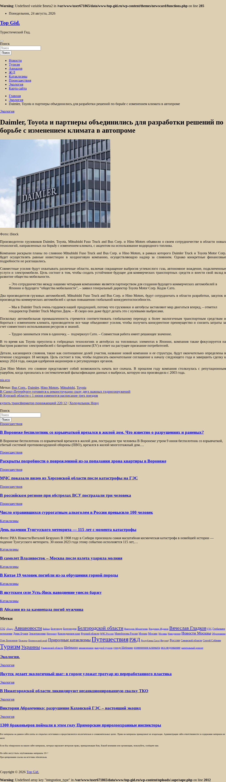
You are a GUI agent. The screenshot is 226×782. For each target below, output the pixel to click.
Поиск (5, 44)
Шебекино (71, 647)
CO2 (2, 628)
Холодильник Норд (84, 403)
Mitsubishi (67, 387)
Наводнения (174, 633)
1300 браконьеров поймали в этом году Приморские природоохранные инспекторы (80, 725)
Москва (143, 633)
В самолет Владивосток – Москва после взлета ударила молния (61, 558)
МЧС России (107, 633)
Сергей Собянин (212, 640)
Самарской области (191, 640)
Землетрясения (37, 633)
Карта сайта (18, 88)
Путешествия (110, 639)
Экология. (10, 656)
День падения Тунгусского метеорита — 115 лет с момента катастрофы (68, 529)
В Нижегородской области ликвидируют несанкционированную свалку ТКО (74, 690)
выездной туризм (103, 648)
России (175, 640)
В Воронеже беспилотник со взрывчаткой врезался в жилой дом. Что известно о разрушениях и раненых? (102, 432)
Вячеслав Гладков (187, 628)
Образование (219, 633)
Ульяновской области (52, 648)
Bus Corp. (19, 387)
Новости (15, 60)
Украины (30, 647)
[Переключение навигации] (2, 41)
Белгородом (70, 628)
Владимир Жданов (158, 629)
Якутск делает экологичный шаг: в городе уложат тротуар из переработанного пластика (86, 673)
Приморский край (37, 640)
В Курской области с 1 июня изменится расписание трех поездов (49, 395)
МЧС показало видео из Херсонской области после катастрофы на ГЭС (69, 478)
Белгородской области (100, 628)
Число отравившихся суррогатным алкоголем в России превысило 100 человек (76, 512)
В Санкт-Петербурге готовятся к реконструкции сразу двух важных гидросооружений (65, 391)
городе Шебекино (123, 647)
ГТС (209, 629)
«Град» (9, 629)
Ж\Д (12, 72)
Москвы (162, 633)
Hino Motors (49, 387)
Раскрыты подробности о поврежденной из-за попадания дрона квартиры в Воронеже (83, 461)
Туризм (14, 64)
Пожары (23, 640)
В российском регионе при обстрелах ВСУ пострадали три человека (65, 495)
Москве (153, 633)
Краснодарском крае (69, 633)
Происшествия (20, 80)
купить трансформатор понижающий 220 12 (33, 403)
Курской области (90, 633)
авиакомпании (86, 648)
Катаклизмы (18, 76)
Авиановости (28, 628)
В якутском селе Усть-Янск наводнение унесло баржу (51, 592)
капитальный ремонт (192, 648)
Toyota (81, 387)
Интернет (52, 633)
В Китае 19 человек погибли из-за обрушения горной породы (59, 575)
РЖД (134, 639)
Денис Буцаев (20, 633)
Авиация (15, 68)
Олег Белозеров (9, 640)
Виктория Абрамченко (136, 629)
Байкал (46, 629)
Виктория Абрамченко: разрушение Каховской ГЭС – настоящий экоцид (70, 708)
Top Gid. (10, 23)
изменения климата (147, 647)
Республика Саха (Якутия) (155, 640)
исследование (171, 647)
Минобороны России (126, 633)
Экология (16, 84)
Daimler (33, 387)
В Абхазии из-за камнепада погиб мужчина (41, 609)
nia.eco (5, 380)
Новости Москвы (196, 633)
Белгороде (56, 628)
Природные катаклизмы (69, 640)
